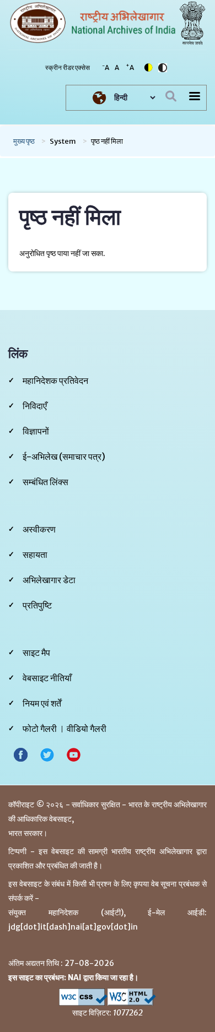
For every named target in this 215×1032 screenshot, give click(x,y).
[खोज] (170, 96)
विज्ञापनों (36, 431)
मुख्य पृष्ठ (24, 141)
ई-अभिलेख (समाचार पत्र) (64, 456)
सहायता (35, 554)
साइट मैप (36, 652)
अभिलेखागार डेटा (49, 579)
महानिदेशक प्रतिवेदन (55, 380)
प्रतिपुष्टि (37, 605)
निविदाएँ (35, 405)
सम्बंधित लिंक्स (45, 481)
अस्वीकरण (39, 529)
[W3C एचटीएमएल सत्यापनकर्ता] (132, 997)
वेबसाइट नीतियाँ (47, 677)
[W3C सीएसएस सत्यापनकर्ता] (83, 997)
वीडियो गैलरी (86, 728)
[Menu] (194, 97)
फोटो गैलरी (40, 728)
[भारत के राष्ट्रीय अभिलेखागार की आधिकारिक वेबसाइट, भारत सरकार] (93, 22)
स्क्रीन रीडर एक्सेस (67, 67)
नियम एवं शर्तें (42, 703)
